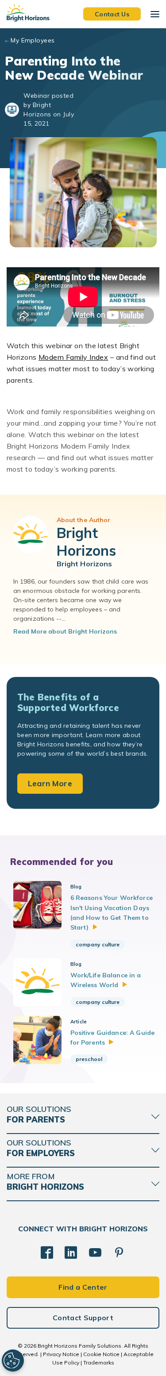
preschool (89, 1059)
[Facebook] (47, 1252)
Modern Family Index (73, 357)
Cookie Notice (101, 1354)
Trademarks (98, 1362)
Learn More (50, 783)
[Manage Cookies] (13, 1360)
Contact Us (112, 14)
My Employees (32, 40)
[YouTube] (95, 1252)
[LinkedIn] (71, 1252)
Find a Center (82, 1287)
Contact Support (83, 1317)
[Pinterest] (119, 1252)
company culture (98, 944)
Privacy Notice (61, 1354)
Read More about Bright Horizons (65, 631)
